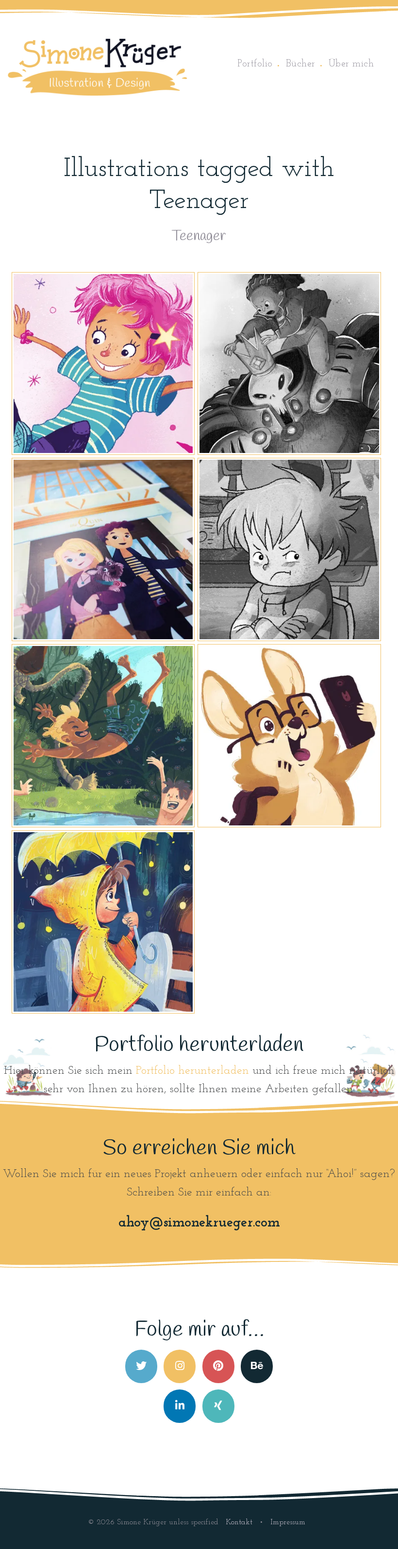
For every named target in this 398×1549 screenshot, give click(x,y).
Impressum (287, 1522)
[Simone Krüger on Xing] (218, 1406)
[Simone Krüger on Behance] (257, 1366)
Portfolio (255, 64)
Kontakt (240, 1522)
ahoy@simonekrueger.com (199, 1222)
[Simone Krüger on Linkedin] (180, 1406)
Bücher (300, 64)
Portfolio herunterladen (192, 1071)
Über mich (351, 64)
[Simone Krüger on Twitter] (141, 1366)
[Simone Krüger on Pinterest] (218, 1366)
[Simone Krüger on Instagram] (180, 1366)
